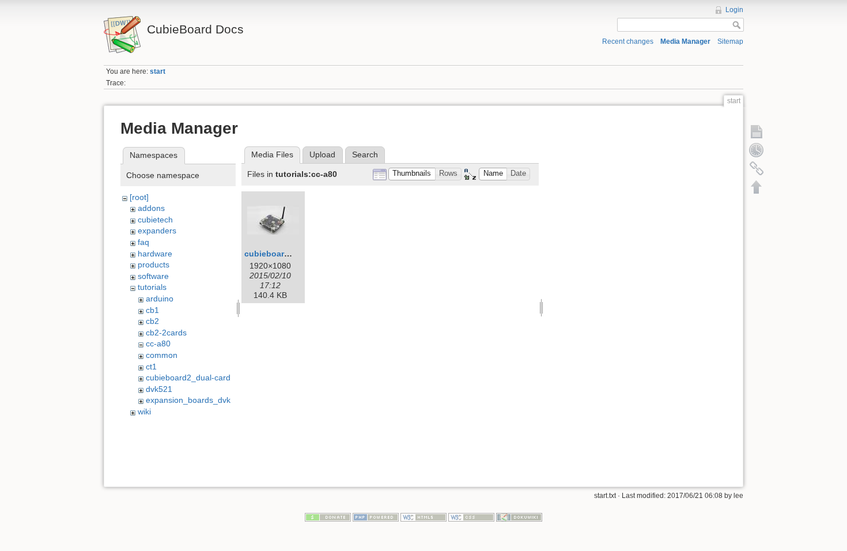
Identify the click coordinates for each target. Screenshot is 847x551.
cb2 (152, 321)
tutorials (152, 287)
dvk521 (159, 389)
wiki (144, 411)
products (153, 264)
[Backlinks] (756, 168)
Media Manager (685, 41)
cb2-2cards (166, 332)
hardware (155, 253)
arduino (159, 298)
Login (734, 10)
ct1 (151, 366)
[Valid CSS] (471, 516)
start (157, 71)
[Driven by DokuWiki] (519, 516)
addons (151, 208)
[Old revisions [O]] (756, 150)
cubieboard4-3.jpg (280, 253)
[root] (139, 197)
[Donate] (328, 516)
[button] (412, 174)
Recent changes (627, 41)
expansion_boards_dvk (188, 400)
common (161, 355)
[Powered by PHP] (376, 516)
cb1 (152, 310)
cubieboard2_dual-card (188, 377)
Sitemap (730, 41)
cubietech (155, 219)
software (153, 276)
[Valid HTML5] (423, 516)
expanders (157, 230)
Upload (322, 154)
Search (365, 154)
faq (143, 242)
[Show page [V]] (756, 131)
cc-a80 (158, 343)
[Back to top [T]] (756, 187)
